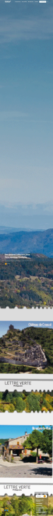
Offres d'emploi (39, 503)
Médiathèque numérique (40, 512)
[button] (47, 1)
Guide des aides (43, 1)
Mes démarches (30, 1)
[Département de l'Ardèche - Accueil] (8, 2)
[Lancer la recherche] (44, 496)
